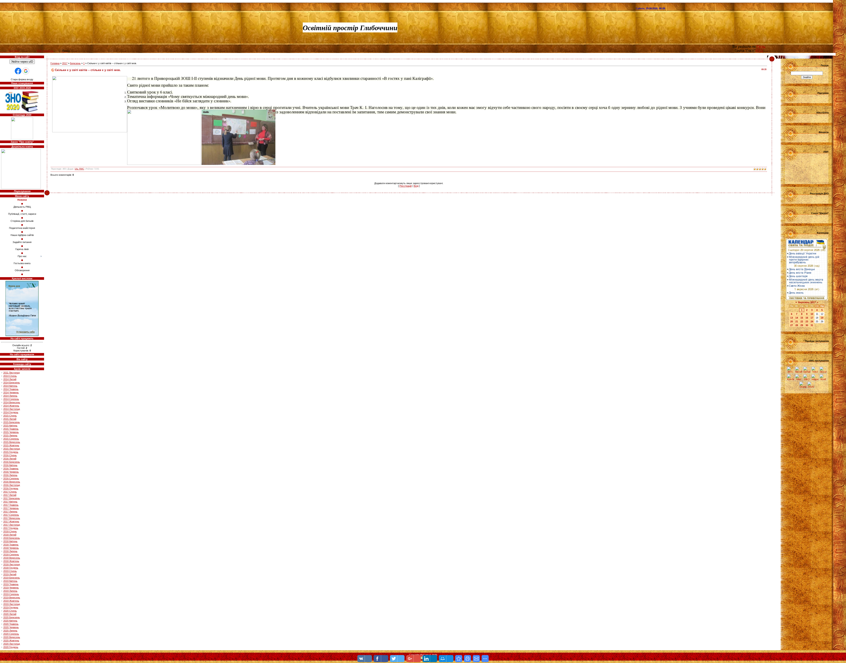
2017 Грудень (10, 528)
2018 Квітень (10, 541)
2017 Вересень (11, 518)
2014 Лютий (9, 379)
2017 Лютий (9, 495)
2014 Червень (11, 392)
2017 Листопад (11, 524)
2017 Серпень (11, 515)
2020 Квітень (10, 620)
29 (801, 325)
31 (812, 325)
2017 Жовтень (11, 521)
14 (796, 317)
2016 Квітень (10, 465)
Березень (75, 63)
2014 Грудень (10, 412)
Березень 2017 (807, 302)
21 (796, 321)
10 (812, 314)
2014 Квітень (10, 386)
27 (791, 325)
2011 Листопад (11, 372)
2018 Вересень (11, 558)
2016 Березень (11, 462)
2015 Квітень (10, 425)
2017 (64, 63)
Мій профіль (45, 50)
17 (812, 317)
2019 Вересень (11, 597)
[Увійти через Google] (25, 71)
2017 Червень (11, 508)
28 (796, 325)
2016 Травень (11, 468)
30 (806, 325)
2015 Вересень (11, 442)
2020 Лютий (9, 614)
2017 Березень (11, 498)
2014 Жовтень (11, 405)
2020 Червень (11, 627)
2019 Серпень (11, 594)
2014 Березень (11, 382)
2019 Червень (11, 587)
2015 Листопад (11, 448)
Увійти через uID (22, 61)
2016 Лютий (9, 458)
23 (806, 321)
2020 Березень (11, 617)
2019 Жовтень (11, 601)
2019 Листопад (11, 604)
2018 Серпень (11, 554)
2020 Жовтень (11, 640)
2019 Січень (10, 571)
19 (822, 317)
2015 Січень (10, 415)
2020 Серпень (11, 634)
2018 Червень (11, 548)
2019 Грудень (10, 607)
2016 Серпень (11, 478)
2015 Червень (11, 432)
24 (812, 321)
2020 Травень (11, 624)
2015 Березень (11, 422)
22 (801, 321)
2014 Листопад (11, 409)
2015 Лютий (9, 419)
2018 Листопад (11, 564)
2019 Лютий (9, 574)
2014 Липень (10, 395)
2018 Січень (10, 531)
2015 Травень (11, 429)
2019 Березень (11, 577)
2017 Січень (10, 491)
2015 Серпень (11, 438)
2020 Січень (10, 610)
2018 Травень (11, 544)
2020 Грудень (10, 647)
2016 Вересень (11, 481)
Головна (54, 63)
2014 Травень (11, 389)
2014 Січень (10, 376)
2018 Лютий (9, 534)
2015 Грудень (10, 452)
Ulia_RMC (79, 169)
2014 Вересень (11, 402)
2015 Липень (10, 435)
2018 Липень (10, 551)
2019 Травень (11, 584)
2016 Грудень (10, 488)
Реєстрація (405, 186)
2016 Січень (10, 455)
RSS (759, 50)
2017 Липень (10, 511)
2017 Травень (11, 505)
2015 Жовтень (11, 445)
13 (791, 317)
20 (791, 321)
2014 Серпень (11, 399)
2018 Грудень (10, 567)
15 (801, 317)
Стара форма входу (22, 79)
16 (806, 317)
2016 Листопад (11, 485)
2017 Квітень (10, 501)
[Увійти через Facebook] (18, 71)
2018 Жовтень (11, 561)
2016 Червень (11, 472)
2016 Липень (10, 475)
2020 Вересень (11, 637)
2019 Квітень (10, 581)
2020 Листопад (11, 643)
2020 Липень (10, 630)
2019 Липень (10, 591)
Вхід (416, 186)
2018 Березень (11, 538)
